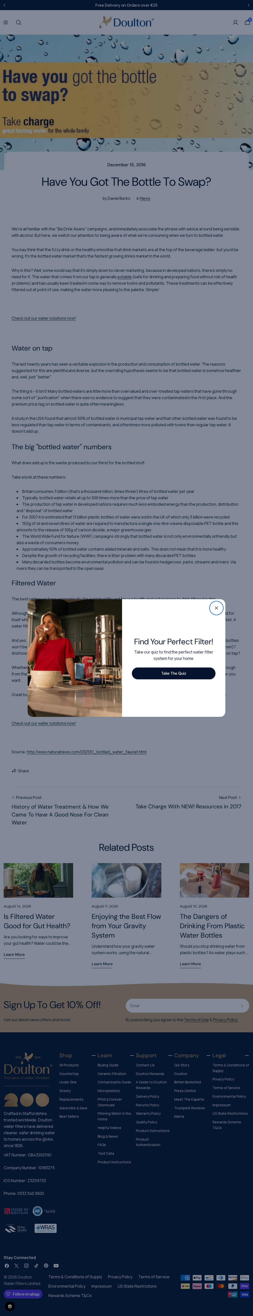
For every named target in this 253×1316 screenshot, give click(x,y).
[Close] (216, 608)
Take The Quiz (173, 673)
